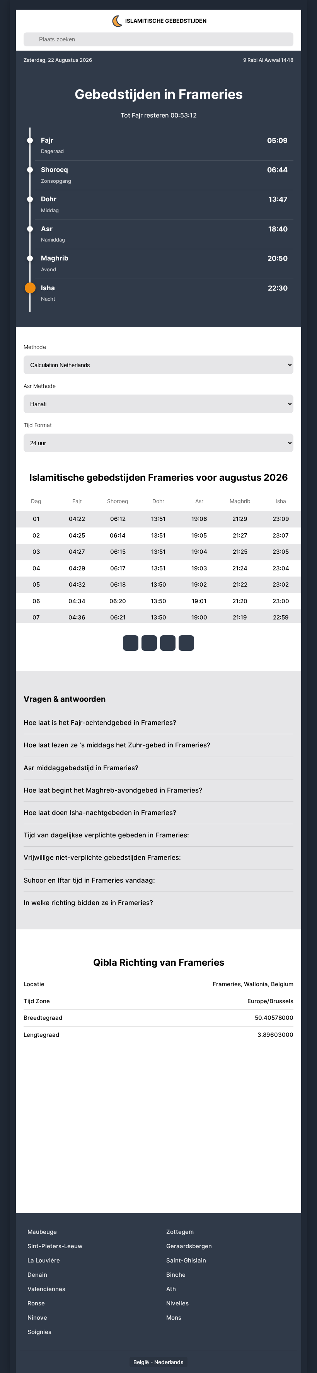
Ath (171, 1289)
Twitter (149, 643)
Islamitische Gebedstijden (165, 20)
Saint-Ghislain (186, 1260)
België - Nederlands (158, 1362)
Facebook (130, 643)
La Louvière (43, 1260)
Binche (176, 1274)
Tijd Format (38, 425)
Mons (173, 1317)
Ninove (37, 1317)
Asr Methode (40, 386)
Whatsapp (186, 643)
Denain (37, 1274)
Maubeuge (42, 1231)
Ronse (36, 1303)
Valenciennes (46, 1289)
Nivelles (177, 1303)
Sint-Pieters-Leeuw (54, 1246)
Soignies (39, 1332)
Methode (35, 347)
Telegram (168, 643)
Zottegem (180, 1231)
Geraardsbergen (189, 1246)
